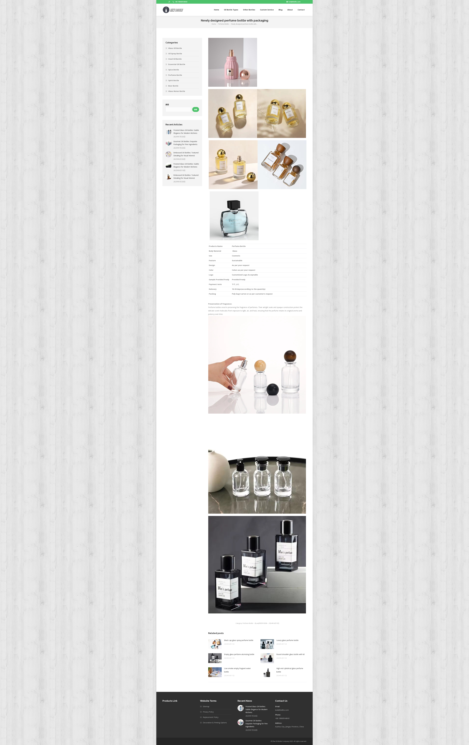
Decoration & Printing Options (215, 722)
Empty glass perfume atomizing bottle (239, 654)
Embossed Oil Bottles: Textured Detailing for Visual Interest (185, 154)
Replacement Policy (210, 717)
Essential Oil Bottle (176, 64)
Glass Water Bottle (176, 91)
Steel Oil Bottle (175, 59)
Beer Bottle (173, 86)
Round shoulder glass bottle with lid (290, 654)
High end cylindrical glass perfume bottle (289, 670)
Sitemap (206, 706)
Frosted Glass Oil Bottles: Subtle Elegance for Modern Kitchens (186, 131)
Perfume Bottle (248, 623)
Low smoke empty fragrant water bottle (237, 670)
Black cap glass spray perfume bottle (238, 640)
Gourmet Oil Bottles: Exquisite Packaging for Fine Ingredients (185, 142)
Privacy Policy (208, 712)
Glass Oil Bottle (175, 48)
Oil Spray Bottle (175, 53)
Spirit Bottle (173, 80)
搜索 (167, 105)
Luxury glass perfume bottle (287, 640)
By (261, 623)
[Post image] (215, 644)
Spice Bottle (173, 70)
